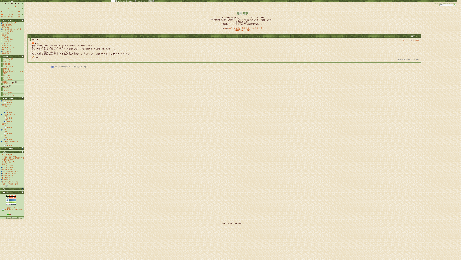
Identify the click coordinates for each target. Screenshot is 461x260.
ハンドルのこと (8, 66)
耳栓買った (5, 35)
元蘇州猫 (7, 106)
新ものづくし (7, 77)
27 (9, 17)
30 (19, 17)
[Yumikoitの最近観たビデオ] (12, 209)
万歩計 (37, 57)
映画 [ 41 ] (5, 164)
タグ (225, 28)
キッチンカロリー (8, 51)
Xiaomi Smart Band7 (9, 23)
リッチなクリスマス (8, 114)
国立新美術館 (6, 53)
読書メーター (12, 208)
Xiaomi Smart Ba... (8, 101)
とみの (7, 110)
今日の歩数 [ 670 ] (7, 160)
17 (22, 11)
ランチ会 (5, 43)
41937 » (248, 30)
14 (12, 11)
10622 (4, 130)
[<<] (2, 2)
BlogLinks (6, 75)
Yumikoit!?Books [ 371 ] (9, 169)
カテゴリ (230, 28)
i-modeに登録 (254, 28)
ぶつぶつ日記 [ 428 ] (8, 162)
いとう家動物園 (148, 1)
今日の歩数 (416, 40)
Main (242, 30)
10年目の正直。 (7, 25)
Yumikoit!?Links (158, 1)
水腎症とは (7, 69)
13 (9, 11)
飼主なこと (7, 61)
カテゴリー (407, 40)
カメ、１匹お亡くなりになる (11, 29)
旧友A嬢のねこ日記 (121, 1)
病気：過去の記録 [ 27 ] (11, 156)
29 (15, 17)
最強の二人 (5, 27)
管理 (260, 28)
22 (15, 14)
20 (9, 14)
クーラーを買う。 (8, 31)
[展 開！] (22, 148)
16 (19, 11)
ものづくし (139, 1)
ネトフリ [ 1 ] (8, 165)
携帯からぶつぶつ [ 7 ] (9, 176)
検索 (247, 28)
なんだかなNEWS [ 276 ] (10, 182)
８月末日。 (5, 37)
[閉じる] (22, 20)
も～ (6, 126)
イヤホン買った (7, 41)
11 (2, 11)
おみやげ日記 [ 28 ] (8, 180)
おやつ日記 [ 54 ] (7, 168)
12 (5, 11)
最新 (243, 28)
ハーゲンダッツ (7, 49)
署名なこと (7, 64)
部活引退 (5, 124)
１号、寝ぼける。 (8, 39)
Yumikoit (9, 103)
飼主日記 (5, 82)
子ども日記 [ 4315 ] (8, 154)
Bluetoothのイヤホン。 (9, 47)
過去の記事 (237, 28)
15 (15, 11)
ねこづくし (132, 1)
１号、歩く (5, 109)
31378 (35, 40)
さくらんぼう (6, 45)
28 (12, 17)
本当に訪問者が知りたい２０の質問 (13, 72)
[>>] (21, 2)
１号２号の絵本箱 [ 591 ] (10, 171)
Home (113, 1)
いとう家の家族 (8, 59)
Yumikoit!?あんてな (8, 95)
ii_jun (6, 143)
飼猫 (6, 116)
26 (5, 17)
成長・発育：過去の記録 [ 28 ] (14, 158)
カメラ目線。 (6, 33)
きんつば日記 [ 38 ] (8, 178)
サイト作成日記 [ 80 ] (8, 174)
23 (19, 14)
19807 (4, 136)
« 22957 (237, 30)
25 (2, 17)
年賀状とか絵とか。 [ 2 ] (10, 184)
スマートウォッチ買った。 (11, 141)
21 (12, 14)
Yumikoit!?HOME (8, 80)
